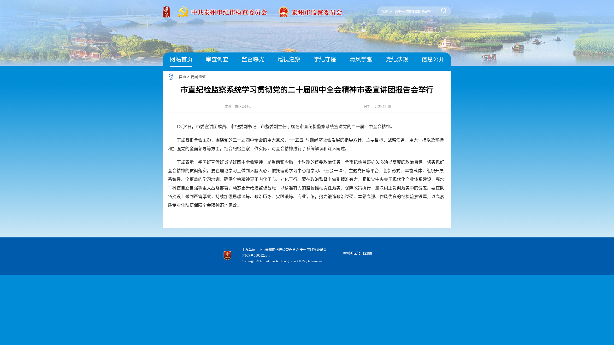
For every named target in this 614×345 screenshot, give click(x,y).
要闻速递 (198, 77)
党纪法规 (396, 59)
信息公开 (432, 59)
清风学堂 (360, 59)
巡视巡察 (289, 59)
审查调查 (217, 59)
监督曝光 (253, 59)
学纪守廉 (325, 59)
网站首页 (181, 59)
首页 (182, 77)
